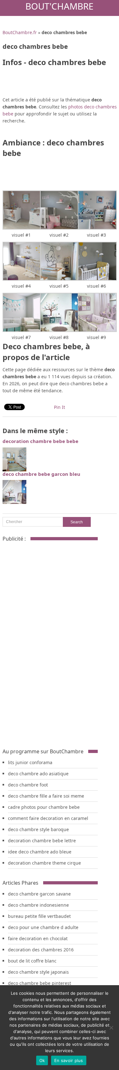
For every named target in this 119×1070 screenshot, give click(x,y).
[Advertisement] (50, 642)
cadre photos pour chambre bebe (44, 807)
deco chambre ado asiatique (38, 774)
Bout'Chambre (59, 6)
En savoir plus (68, 1060)
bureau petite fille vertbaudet (39, 916)
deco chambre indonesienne (38, 905)
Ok (42, 1060)
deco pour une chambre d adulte (43, 927)
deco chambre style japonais (38, 972)
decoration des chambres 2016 (41, 950)
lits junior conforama (30, 762)
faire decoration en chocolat (38, 938)
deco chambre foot (28, 785)
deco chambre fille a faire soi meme (46, 796)
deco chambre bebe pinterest (39, 983)
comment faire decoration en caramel (48, 818)
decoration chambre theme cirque (44, 863)
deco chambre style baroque (38, 829)
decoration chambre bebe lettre (42, 841)
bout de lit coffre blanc (32, 961)
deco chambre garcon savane (39, 894)
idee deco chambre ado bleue (39, 852)
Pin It (59, 407)
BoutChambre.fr (20, 32)
